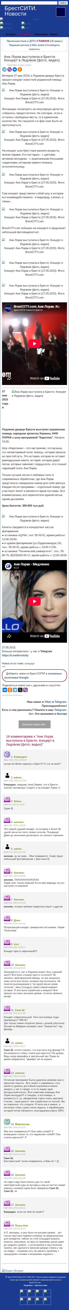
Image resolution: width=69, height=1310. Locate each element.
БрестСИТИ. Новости (21, 11)
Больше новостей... (34, 724)
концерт (30, 663)
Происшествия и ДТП (21, 40)
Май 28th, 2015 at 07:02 (14, 923)
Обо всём (38, 45)
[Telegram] (4, 69)
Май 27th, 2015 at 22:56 (14, 876)
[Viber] (9, 69)
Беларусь (11, 34)
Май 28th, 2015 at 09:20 (14, 968)
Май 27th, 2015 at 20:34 (14, 825)
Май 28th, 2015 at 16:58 (14, 1076)
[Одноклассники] (20, 69)
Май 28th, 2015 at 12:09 (14, 1013)
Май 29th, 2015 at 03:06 (14, 1178)
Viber (48, 701)
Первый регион (19, 45)
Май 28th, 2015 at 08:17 (14, 947)
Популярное (41, 34)
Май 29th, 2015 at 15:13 (14, 1229)
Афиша (54, 34)
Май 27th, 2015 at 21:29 (14, 852)
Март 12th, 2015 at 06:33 (15, 760)
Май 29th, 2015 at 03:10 (14, 1208)
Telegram (60, 701)
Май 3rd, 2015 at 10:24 (14, 804)
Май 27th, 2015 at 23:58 (14, 903)
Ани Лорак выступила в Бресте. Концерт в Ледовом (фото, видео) (32, 58)
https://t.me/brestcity (15, 655)
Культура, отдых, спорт (19, 65)
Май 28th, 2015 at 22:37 (14, 1127)
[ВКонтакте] (15, 69)
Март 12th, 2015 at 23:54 (15, 781)
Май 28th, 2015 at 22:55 (14, 1154)
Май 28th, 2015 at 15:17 (14, 1046)
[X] (20, 690)
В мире (56, 40)
